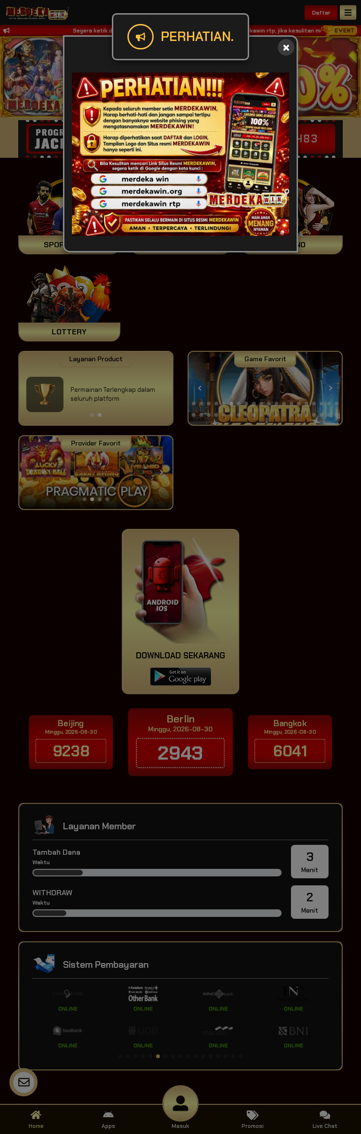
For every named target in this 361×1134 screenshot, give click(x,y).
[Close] (286, 47)
